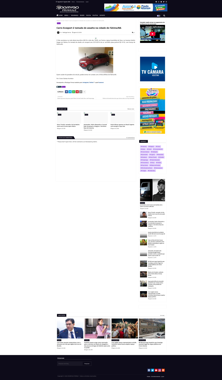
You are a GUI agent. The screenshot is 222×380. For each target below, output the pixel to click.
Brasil (149, 149)
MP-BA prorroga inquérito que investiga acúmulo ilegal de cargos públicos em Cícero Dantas (156, 264)
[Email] (80, 91)
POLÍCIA (88, 15)
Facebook (101, 82)
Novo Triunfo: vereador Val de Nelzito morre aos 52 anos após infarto (68, 125)
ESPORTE (102, 15)
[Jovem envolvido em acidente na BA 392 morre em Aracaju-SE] (143, 234)
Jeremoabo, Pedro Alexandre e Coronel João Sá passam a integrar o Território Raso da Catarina (95, 126)
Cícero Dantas (145, 152)
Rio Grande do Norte (147, 168)
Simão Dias (152, 170)
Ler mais (162, 315)
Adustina (144, 146)
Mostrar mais (131, 109)
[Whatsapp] (73, 91)
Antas (158, 146)
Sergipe (144, 170)
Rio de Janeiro (159, 168)
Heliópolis (155, 152)
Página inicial (60, 20)
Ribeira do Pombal (155, 165)
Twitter (91, 82)
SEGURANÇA (74, 15)
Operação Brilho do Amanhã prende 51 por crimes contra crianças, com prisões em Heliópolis (155, 283)
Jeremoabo (145, 154)
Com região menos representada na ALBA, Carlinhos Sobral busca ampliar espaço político (156, 294)
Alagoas (152, 146)
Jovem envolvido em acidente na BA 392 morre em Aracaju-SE (156, 233)
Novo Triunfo (153, 157)
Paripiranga (145, 160)
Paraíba (162, 157)
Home (73, 2)
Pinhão (159, 162)
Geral (66, 20)
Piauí (153, 162)
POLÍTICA (95, 15)
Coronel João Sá (158, 149)
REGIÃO (82, 15)
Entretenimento (80, 2)
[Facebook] (66, 91)
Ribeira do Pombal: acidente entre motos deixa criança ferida (155, 273)
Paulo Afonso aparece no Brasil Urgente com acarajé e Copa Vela (122, 125)
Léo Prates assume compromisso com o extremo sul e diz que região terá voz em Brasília (69, 344)
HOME (61, 15)
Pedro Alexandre (155, 160)
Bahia (143, 149)
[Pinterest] (77, 91)
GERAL (66, 15)
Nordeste (144, 157)
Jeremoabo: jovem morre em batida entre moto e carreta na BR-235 (151, 205)
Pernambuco (145, 162)
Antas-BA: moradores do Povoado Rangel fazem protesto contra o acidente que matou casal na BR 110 (156, 253)
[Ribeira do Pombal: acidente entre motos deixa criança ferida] (143, 274)
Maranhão (160, 154)
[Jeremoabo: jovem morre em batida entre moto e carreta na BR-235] (152, 190)
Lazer (87, 2)
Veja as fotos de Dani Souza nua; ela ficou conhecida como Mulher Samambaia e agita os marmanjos (156, 242)
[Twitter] (70, 91)
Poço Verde (145, 165)
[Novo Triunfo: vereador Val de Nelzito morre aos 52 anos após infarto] (143, 215)
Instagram (86, 82)
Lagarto (153, 154)
